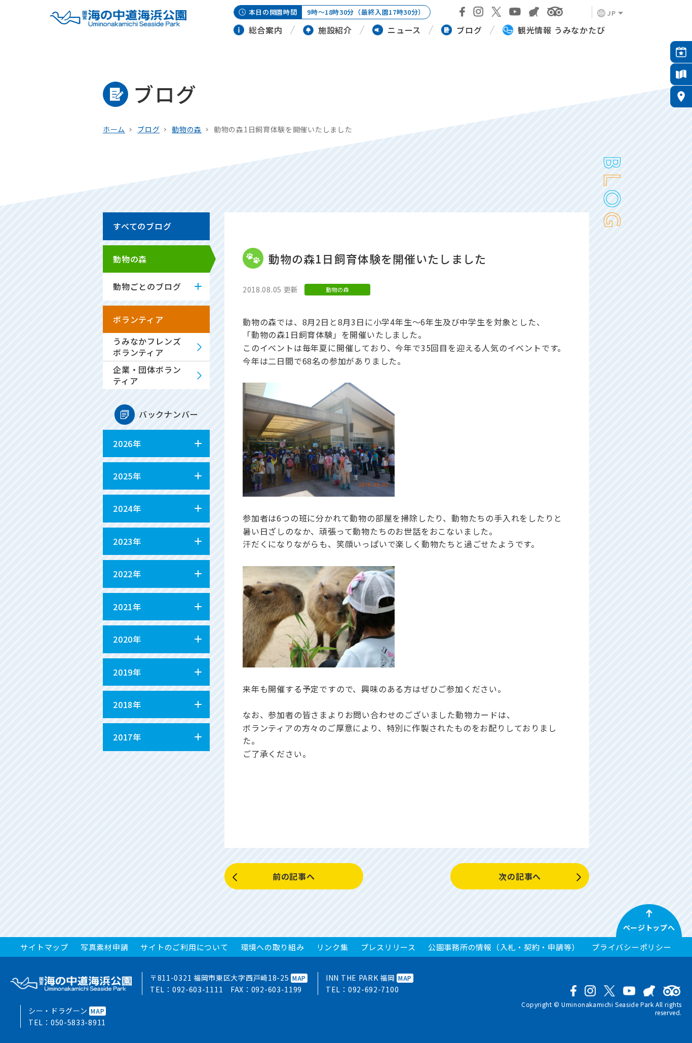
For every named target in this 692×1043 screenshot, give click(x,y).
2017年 (127, 737)
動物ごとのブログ (147, 286)
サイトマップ (44, 947)
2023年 (127, 541)
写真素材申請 (105, 947)
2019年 (127, 672)
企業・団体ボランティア (147, 375)
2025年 (127, 476)
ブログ (148, 129)
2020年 (127, 639)
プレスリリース (388, 947)
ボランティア (138, 319)
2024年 (127, 508)
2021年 (127, 607)
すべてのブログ (142, 226)
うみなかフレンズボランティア (147, 346)
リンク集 (333, 947)
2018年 (127, 704)
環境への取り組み (272, 947)
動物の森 (187, 129)
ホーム (114, 129)
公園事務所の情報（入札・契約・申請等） (504, 947)
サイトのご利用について (184, 947)
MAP (299, 978)
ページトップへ (649, 927)
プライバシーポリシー (632, 947)
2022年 (127, 574)
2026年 (127, 443)
